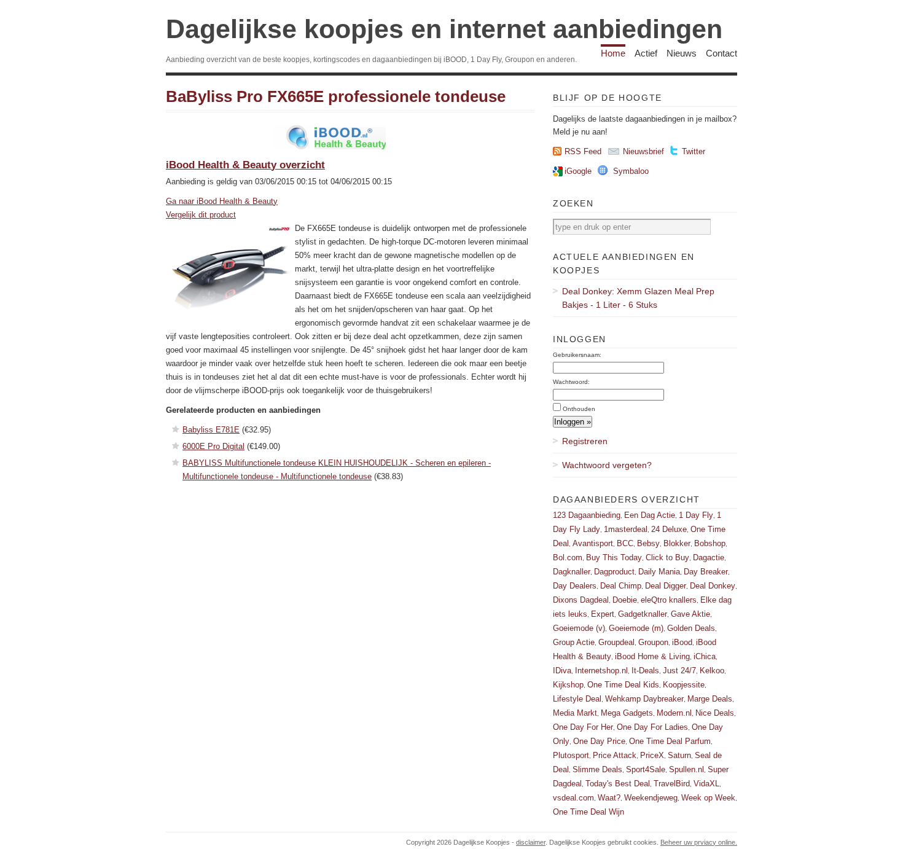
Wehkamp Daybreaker (644, 698)
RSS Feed (583, 151)
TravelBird (672, 783)
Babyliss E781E (211, 429)
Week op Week (708, 797)
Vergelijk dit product (201, 214)
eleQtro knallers (669, 599)
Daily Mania (659, 571)
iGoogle (578, 171)
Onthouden (579, 408)
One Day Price (599, 741)
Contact (721, 53)
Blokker (676, 543)
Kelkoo (712, 670)
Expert (602, 614)
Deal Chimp (620, 585)
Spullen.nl (686, 769)
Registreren (585, 441)
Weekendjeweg (651, 797)
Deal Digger (665, 585)
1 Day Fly (696, 515)
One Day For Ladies (652, 727)
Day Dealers (574, 585)
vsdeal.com (573, 797)
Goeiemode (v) (579, 628)
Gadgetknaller (642, 614)
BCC (625, 543)
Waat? (609, 797)
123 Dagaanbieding (586, 515)
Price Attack (614, 755)
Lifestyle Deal (577, 698)
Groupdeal (616, 642)
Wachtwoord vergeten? (607, 465)
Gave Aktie (690, 614)
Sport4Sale (645, 769)
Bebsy (648, 543)
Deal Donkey (712, 585)
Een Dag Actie (649, 515)
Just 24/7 (679, 670)
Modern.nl (674, 713)
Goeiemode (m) (636, 628)
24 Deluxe (669, 529)
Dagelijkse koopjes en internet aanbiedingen (444, 29)
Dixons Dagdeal (581, 599)
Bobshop (709, 543)
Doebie (624, 599)
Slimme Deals (597, 769)
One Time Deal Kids (623, 684)
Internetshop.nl (601, 670)
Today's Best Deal (617, 783)
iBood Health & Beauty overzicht (245, 165)
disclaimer (530, 842)
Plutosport (571, 755)
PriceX (652, 755)
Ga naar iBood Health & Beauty (222, 201)
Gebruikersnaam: (577, 354)
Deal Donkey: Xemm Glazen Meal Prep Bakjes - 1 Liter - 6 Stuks (638, 298)
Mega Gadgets (627, 713)
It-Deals (645, 670)
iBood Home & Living (652, 656)
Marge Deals (709, 698)
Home (613, 53)
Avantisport (593, 543)
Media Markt (575, 713)
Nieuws (681, 53)
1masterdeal (625, 529)
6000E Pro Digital (213, 446)
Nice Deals (714, 713)
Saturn (679, 755)
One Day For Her (583, 727)
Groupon (653, 642)
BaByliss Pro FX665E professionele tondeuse (336, 96)
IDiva (562, 670)
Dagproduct (614, 571)
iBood (682, 642)
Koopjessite (684, 684)
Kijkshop (568, 684)
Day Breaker (706, 571)
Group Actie (574, 642)
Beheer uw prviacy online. (698, 842)
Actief (646, 53)
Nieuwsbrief (643, 151)
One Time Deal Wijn (588, 811)
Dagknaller (571, 571)
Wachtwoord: (571, 381)
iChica (705, 656)
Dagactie (708, 557)
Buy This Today (614, 557)
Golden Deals (691, 628)
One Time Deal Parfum (670, 741)
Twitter (693, 151)
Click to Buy (667, 557)
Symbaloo (631, 171)
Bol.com (567, 557)
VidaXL (706, 783)
